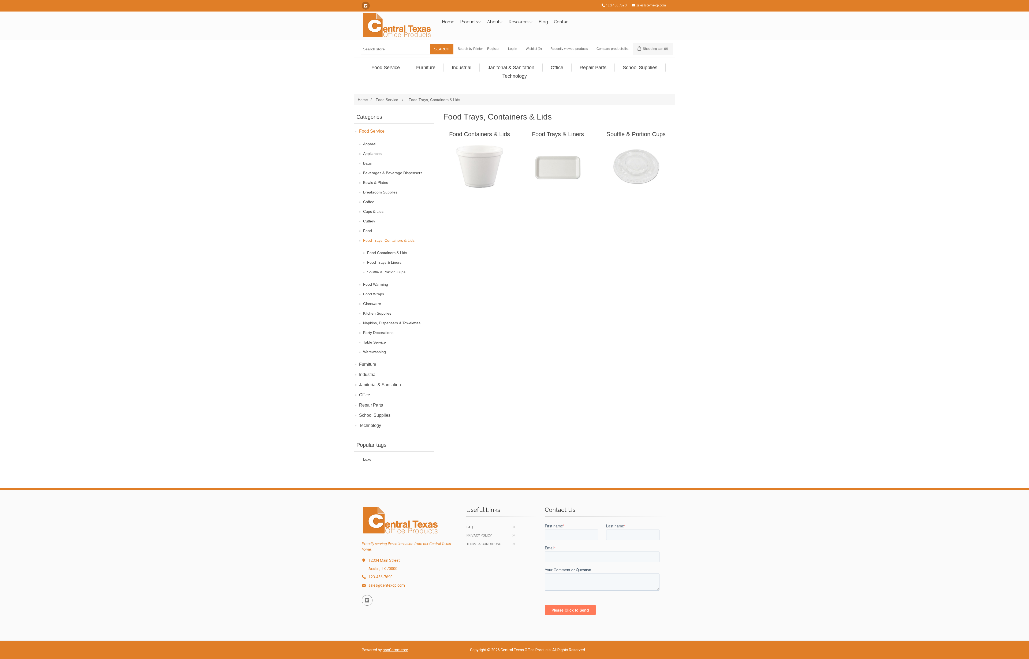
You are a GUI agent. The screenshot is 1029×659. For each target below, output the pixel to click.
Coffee (368, 202)
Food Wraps (373, 294)
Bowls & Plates (375, 182)
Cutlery (369, 221)
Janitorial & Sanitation (380, 384)
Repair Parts (371, 405)
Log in (512, 49)
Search (441, 49)
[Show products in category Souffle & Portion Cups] (636, 166)
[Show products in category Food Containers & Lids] (479, 166)
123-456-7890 (616, 5)
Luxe (367, 459)
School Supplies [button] (640, 67)
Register (493, 49)
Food (367, 231)
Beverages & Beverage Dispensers (392, 173)
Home (448, 21)
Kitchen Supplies (377, 313)
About (493, 21)
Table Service (374, 342)
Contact (562, 21)
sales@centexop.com (651, 5)
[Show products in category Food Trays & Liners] (558, 166)
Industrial (367, 374)
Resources (519, 21)
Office (364, 395)
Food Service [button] (385, 67)
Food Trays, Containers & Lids (389, 240)
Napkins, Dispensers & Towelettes (391, 323)
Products (469, 21)
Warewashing (374, 352)
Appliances (372, 153)
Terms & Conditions (484, 544)
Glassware (372, 303)
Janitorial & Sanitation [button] (511, 67)
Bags (367, 163)
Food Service (372, 131)
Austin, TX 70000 (382, 569)
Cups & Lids (373, 211)
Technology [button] (514, 76)
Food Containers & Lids (387, 253)
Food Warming (375, 284)
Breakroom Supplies (380, 192)
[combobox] (395, 49)
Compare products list (612, 49)
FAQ (470, 527)
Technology (370, 425)
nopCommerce (395, 650)
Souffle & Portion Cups (386, 272)
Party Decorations (378, 332)
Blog (543, 21)
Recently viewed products (569, 49)
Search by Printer (470, 49)
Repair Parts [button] (593, 67)
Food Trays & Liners (384, 262)
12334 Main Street (384, 560)
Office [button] (557, 67)
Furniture (367, 364)
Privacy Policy (479, 535)
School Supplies (374, 415)
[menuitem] (385, 68)
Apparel (369, 144)
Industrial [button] (461, 67)
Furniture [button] (425, 67)
